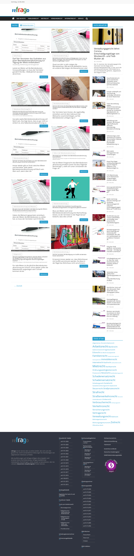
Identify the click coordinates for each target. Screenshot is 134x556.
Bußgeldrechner (65, 512)
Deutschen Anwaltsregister (26, 464)
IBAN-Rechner (86, 531)
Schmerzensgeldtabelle (65, 538)
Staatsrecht (113, 386)
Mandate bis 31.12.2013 (88, 474)
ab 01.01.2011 (87, 520)
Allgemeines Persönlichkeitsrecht (103, 343)
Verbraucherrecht (102, 402)
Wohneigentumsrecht (100, 419)
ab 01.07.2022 (87, 501)
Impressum (107, 444)
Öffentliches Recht (98, 425)
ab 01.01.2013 (64, 484)
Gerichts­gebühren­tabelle (88, 463)
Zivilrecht (115, 422)
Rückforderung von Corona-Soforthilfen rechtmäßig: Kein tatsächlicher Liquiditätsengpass (113, 219)
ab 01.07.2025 (87, 492)
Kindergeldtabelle (64, 490)
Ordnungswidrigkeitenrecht (105, 370)
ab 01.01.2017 (64, 472)
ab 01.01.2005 (87, 523)
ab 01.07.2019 (64, 463)
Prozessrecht (97, 373)
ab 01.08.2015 (64, 478)
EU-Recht (104, 353)
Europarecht (111, 353)
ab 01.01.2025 (64, 444)
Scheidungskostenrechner (66, 534)
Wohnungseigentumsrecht (101, 423)
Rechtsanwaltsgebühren (89, 438)
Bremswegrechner (66, 507)
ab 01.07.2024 (87, 495)
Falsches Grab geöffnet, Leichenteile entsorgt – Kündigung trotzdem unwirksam (114, 249)
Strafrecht (98, 392)
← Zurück (18, 286)
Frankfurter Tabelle (64, 500)
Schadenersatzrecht (104, 376)
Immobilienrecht (109, 359)
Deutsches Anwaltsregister (111, 452)
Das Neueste (21, 18)
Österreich (86, 538)
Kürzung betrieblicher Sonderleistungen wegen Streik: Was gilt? (114, 189)
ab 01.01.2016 (64, 475)
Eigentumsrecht (110, 350)
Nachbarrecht (111, 366)
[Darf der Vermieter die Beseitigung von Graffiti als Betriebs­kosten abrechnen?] (70, 226)
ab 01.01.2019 (64, 466)
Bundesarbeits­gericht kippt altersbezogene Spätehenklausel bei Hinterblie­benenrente (114, 325)
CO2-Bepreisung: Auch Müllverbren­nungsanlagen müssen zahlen (113, 177)
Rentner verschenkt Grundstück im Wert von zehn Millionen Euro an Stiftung (113, 313)
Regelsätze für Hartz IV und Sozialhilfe (67, 495)
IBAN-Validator (86, 546)
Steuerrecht (98, 388)
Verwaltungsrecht (102, 416)
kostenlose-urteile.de (110, 449)
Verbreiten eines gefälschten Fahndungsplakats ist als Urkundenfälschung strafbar (114, 276)
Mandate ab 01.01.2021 (88, 450)
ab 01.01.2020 (64, 460)
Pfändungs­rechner (87, 481)
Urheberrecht (106, 399)
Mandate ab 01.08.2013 (88, 454)
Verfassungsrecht (115, 402)
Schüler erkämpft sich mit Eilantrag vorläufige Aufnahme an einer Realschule (114, 94)
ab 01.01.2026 (64, 441)
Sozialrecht (108, 383)
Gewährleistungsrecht (113, 356)
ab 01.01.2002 (87, 526)
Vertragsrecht (99, 412)
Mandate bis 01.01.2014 (88, 470)
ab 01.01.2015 (64, 481)
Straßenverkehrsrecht (105, 396)
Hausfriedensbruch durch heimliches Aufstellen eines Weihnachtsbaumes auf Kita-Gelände (113, 81)
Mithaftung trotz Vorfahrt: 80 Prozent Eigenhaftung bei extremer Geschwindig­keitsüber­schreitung (113, 125)
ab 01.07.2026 (87, 489)
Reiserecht (105, 373)
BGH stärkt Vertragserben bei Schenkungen (113, 152)
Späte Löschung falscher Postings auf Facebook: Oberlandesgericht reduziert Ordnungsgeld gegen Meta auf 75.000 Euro (114, 204)
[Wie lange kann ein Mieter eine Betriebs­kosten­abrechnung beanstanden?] (70, 127)
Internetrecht (70, 18)
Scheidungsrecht (98, 383)
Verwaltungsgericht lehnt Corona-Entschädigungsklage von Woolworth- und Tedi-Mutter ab (106, 53)
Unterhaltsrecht (97, 399)
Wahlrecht (114, 417)
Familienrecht (33, 18)
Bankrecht (113, 346)
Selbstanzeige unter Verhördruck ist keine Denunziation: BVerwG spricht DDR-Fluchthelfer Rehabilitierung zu (114, 140)
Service (80, 18)
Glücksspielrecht (97, 359)
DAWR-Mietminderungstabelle (113, 455)
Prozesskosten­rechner (87, 442)
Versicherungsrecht (101, 409)
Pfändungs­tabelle (87, 486)
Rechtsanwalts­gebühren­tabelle (87, 446)
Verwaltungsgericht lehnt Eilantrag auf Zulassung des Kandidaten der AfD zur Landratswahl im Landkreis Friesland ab (113, 234)
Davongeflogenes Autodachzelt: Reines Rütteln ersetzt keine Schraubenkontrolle (114, 301)
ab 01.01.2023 (64, 451)
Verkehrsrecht (56, 18)
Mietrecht (45, 18)
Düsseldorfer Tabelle (65, 438)
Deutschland (86, 535)
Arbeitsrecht (100, 346)
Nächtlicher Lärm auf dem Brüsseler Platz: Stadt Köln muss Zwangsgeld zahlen (114, 289)
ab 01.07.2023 (87, 498)
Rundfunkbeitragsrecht (116, 373)
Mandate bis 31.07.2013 (88, 458)
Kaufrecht (107, 362)
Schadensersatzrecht (104, 380)
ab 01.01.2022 (64, 454)
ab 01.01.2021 (64, 457)
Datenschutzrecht (98, 350)
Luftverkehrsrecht (116, 362)
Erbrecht (96, 352)
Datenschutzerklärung (110, 441)
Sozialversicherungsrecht (101, 386)
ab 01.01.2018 (64, 469)
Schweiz (85, 541)
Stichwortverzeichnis (110, 438)
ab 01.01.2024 (64, 447)
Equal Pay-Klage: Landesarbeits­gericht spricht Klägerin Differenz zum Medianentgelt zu (114, 165)
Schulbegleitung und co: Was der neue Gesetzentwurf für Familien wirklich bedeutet (113, 262)
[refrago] (13, 18)
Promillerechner (65, 529)
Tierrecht (120, 396)
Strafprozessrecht (111, 388)
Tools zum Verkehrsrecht (66, 504)
